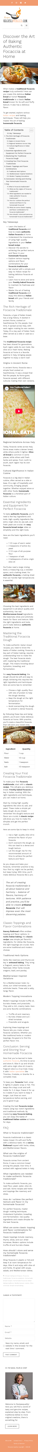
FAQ (7, 184)
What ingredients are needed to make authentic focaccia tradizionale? (20, 196)
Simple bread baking (16, 1285)
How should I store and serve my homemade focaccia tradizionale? (21, 215)
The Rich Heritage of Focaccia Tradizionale (17, 137)
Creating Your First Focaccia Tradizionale (17, 162)
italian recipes (9, 115)
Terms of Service (19, 1443)
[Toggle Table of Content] (30, 130)
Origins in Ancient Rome (17, 141)
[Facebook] (12, 3)
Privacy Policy (28, 1440)
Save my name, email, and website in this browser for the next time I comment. (18, 1346)
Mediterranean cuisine (22, 1283)
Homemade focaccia (20, 1280)
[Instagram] (16, 3)
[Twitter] (25, 3)
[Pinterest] (21, 3)
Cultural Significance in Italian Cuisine (19, 147)
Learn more (12, 1426)
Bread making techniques (13, 1276)
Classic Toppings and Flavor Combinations (17, 167)
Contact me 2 (18, 1440)
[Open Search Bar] (21, 25)
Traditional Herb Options (17, 171)
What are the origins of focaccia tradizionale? (20, 190)
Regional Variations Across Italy (20, 143)
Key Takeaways (15, 133)
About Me (8, 1440)
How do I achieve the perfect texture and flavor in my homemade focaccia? (20, 203)
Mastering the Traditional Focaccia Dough (16, 157)
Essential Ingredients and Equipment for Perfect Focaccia (18, 152)
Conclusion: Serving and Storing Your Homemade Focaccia (18, 180)
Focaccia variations (18, 1278)
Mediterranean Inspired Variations (21, 174)
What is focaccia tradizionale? (19, 186)
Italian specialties (16, 1071)
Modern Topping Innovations (19, 176)
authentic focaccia (11, 1061)
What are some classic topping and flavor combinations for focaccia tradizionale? (20, 210)
